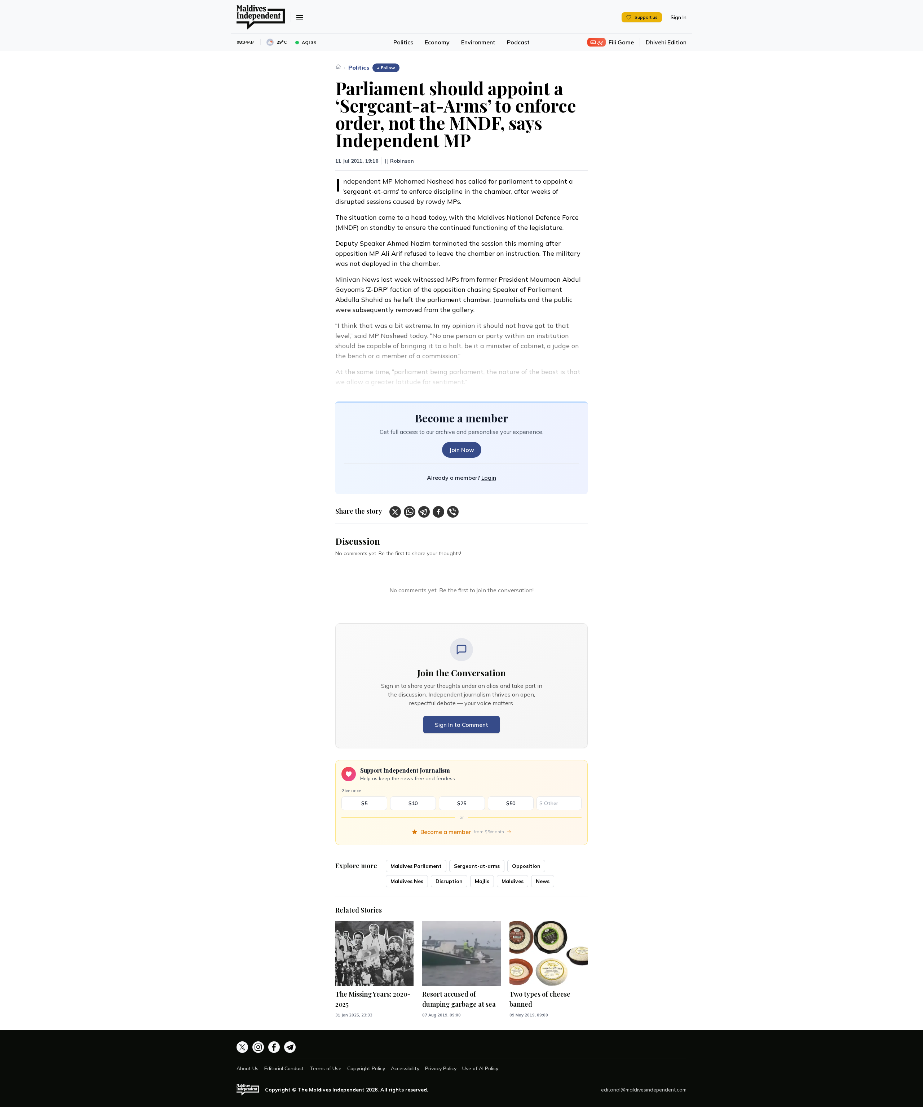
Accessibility (405, 1068)
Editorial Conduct (284, 1068)
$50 (510, 803)
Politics (403, 42)
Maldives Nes (406, 881)
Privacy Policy (440, 1068)
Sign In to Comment (461, 724)
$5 (364, 803)
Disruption (449, 881)
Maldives (513, 881)
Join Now (461, 449)
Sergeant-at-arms (477, 866)
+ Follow (386, 67)
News (542, 881)
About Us (248, 1068)
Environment (478, 42)
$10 (413, 803)
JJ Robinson (399, 161)
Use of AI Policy (480, 1068)
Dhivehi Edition (666, 42)
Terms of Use (325, 1068)
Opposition (526, 866)
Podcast (518, 42)
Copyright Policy (366, 1068)
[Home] (338, 67)
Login (488, 477)
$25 (461, 803)
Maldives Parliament (416, 866)
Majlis (482, 881)
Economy (437, 42)
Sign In (678, 17)
